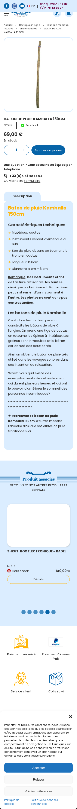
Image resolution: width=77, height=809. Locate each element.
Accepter (38, 768)
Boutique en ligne (29, 25)
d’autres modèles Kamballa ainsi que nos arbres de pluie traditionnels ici (36, 426)
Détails (39, 579)
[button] (70, 717)
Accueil (8, 25)
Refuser (38, 779)
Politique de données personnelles (44, 802)
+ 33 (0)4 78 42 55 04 (25, 176)
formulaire (32, 180)
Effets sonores (28, 28)
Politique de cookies (11, 802)
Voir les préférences (38, 791)
